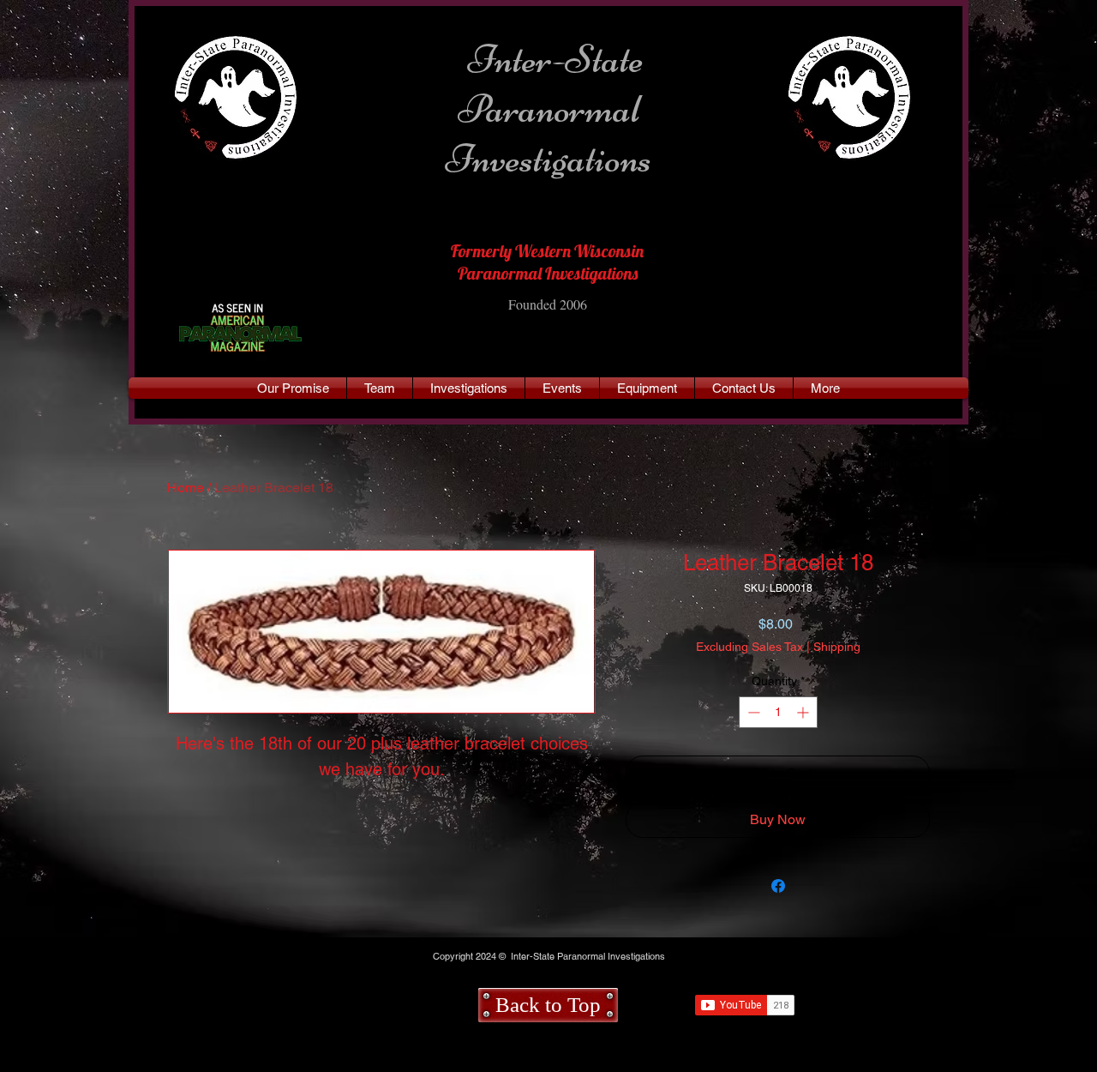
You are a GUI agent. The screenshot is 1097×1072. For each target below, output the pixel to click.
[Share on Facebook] (778, 886)
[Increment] (804, 712)
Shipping (836, 646)
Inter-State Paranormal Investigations (549, 109)
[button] (825, 388)
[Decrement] (752, 712)
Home (185, 487)
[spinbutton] (778, 712)
